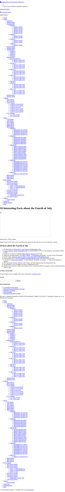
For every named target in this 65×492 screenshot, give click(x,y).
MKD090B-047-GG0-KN (21, 166)
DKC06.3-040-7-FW (19, 84)
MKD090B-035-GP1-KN (21, 163)
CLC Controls (10, 113)
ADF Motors (10, 121)
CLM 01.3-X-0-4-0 (15, 107)
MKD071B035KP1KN (20, 148)
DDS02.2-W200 (18, 37)
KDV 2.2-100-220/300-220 (17, 187)
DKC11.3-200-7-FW (19, 93)
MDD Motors (10, 175)
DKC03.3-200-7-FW (19, 80)
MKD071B (13, 145)
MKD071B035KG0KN (20, 146)
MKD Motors (10, 127)
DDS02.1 (12, 25)
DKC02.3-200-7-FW (19, 74)
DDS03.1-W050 (18, 42)
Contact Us (6, 201)
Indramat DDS (11, 24)
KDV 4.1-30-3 (14, 189)
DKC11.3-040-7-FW (19, 90)
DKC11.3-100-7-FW (19, 92)
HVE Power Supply (12, 181)
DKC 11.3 (13, 89)
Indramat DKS (11, 22)
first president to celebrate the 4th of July (28, 258)
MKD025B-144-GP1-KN (21, 131)
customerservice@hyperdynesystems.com (12, 2)
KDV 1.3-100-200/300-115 (17, 186)
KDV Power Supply (12, 184)
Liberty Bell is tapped (17, 260)
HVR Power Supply (12, 183)
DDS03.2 (12, 43)
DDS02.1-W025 (18, 27)
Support (5, 198)
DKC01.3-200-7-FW (19, 68)
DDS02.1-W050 (18, 28)
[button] (4, 15)
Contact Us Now (36, 274)
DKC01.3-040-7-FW (19, 65)
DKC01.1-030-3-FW (19, 60)
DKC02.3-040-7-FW (19, 71)
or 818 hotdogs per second (38, 255)
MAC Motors (10, 122)
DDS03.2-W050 (18, 45)
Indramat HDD (11, 48)
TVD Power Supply (12, 193)
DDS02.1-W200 (18, 33)
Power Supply (7, 180)
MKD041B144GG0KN (20, 137)
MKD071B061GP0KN (20, 151)
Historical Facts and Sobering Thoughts (14, 289)
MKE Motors (10, 177)
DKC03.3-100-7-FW (19, 78)
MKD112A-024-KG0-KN (21, 174)
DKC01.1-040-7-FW (19, 61)
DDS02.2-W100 (18, 36)
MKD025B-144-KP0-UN (21, 133)
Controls (5, 98)
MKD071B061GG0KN (20, 149)
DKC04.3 (12, 81)
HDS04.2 (12, 54)
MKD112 (12, 172)
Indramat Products (5, 9)
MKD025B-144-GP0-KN (21, 130)
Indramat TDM (11, 96)
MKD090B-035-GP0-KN (21, 161)
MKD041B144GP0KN (20, 139)
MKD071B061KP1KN (20, 158)
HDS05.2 (12, 55)
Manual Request (7, 202)
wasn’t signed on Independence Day (31, 249)
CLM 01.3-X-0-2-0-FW (16, 105)
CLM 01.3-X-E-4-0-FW (16, 111)
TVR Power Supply (12, 196)
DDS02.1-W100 (18, 30)
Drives (5, 19)
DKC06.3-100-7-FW (19, 86)
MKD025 (12, 128)
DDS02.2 (12, 34)
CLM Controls (11, 102)
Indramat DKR (11, 46)
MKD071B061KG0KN (20, 154)
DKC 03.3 (13, 75)
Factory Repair (11, 199)
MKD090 (12, 160)
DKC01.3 (12, 63)
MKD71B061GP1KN (20, 152)
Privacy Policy (30, 490)
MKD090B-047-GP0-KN (21, 167)
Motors (5, 118)
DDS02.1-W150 (18, 31)
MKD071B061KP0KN (20, 157)
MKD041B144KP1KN (20, 143)
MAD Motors (10, 124)
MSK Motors (10, 178)
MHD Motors (10, 125)
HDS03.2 (12, 52)
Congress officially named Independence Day (15, 251)
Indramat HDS (11, 49)
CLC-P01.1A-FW (15, 114)
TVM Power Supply (12, 192)
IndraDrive (10, 21)
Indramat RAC (11, 95)
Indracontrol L (10, 99)
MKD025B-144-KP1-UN (21, 134)
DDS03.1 (12, 39)
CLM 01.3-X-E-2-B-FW (16, 110)
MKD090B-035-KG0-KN (21, 164)
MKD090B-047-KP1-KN (21, 171)
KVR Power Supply (12, 190)
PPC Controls (10, 101)
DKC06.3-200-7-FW (19, 87)
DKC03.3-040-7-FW (19, 77)
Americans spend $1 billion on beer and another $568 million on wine (30, 257)
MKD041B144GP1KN (20, 140)
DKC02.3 (12, 69)
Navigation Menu (6, 12)
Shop (4, 204)
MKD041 (12, 136)
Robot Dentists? (7, 292)
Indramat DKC (11, 57)
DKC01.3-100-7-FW (19, 66)
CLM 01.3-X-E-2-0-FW (16, 108)
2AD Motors (10, 119)
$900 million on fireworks (29, 254)
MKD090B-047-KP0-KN (21, 169)
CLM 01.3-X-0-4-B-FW (16, 104)
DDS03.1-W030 (18, 40)
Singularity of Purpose (9, 290)
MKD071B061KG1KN (20, 155)
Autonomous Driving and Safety (12, 293)
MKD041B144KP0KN (20, 142)
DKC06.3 (12, 83)
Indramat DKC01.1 (15, 58)
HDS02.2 (12, 51)
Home (5, 18)
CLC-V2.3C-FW (14, 116)
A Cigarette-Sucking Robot (10, 287)
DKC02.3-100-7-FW (19, 72)
